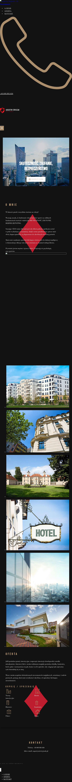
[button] (37, 387)
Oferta (8, 11)
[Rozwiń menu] (2, 128)
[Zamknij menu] (0, 770)
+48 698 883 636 (39, 748)
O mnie (8, 8)
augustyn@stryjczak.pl (40, 751)
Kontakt (9, 14)
